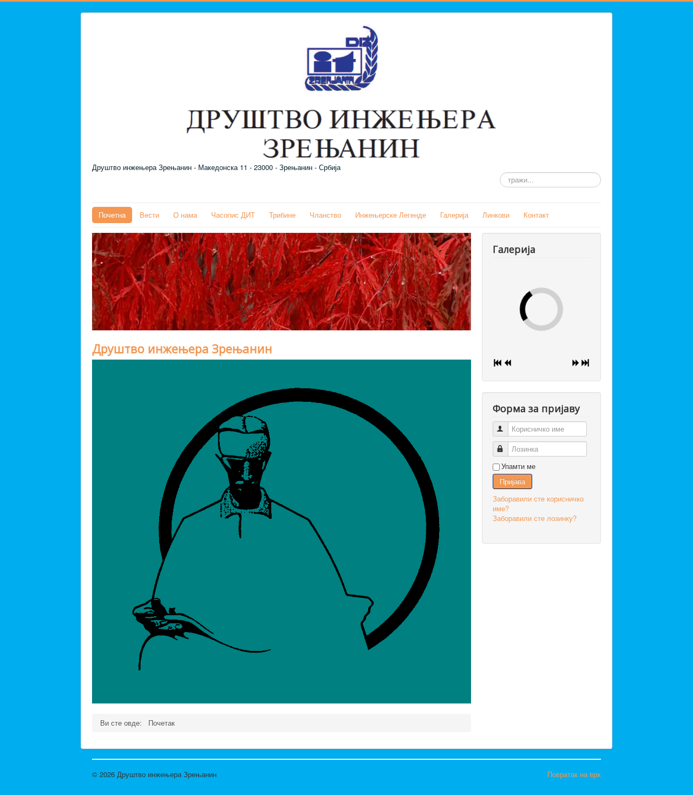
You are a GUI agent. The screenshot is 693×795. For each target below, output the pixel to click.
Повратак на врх (574, 774)
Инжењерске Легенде (390, 215)
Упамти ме (518, 466)
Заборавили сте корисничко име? (538, 503)
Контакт (536, 215)
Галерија (454, 215)
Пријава (512, 481)
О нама (185, 215)
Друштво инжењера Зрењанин (182, 348)
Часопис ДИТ (233, 215)
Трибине (282, 215)
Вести (149, 215)
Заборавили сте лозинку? (535, 518)
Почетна (112, 215)
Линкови (495, 215)
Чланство (325, 215)
